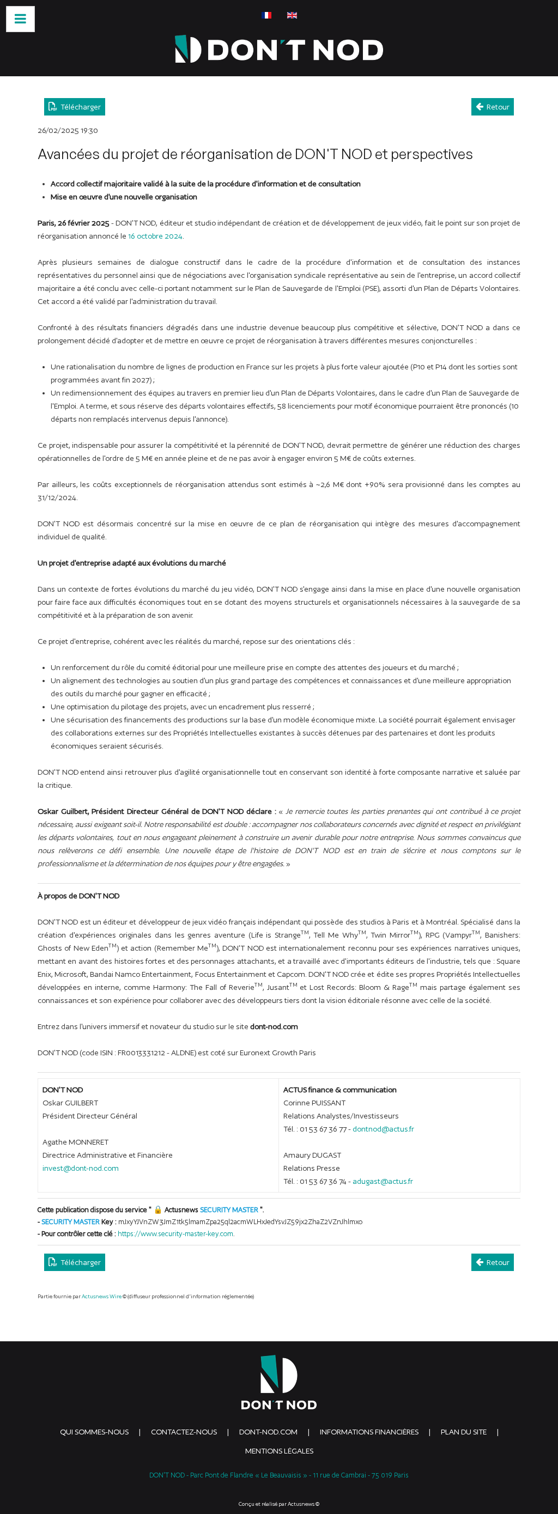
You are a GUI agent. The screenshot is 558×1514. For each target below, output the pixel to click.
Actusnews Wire (102, 1296)
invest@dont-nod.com (81, 1168)
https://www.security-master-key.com (175, 1234)
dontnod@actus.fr (383, 1128)
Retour (496, 106)
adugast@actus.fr (383, 1181)
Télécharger (79, 106)
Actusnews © (303, 1504)
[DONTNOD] (279, 49)
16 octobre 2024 (155, 236)
